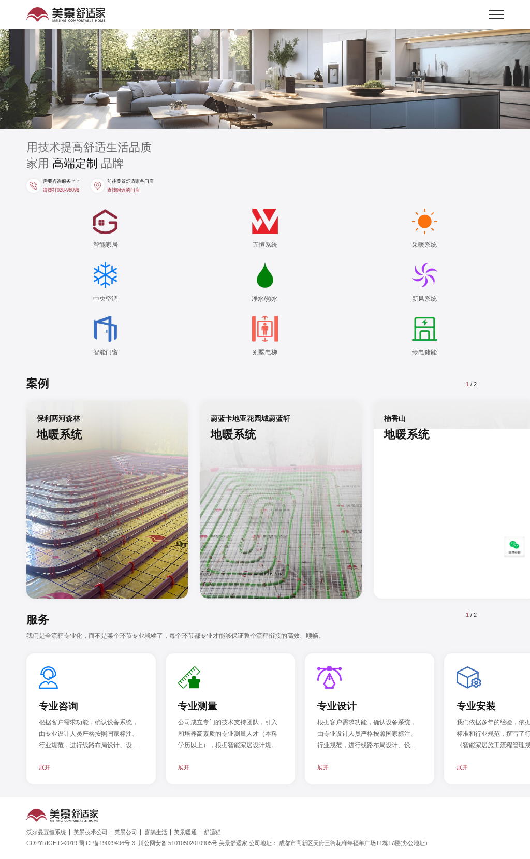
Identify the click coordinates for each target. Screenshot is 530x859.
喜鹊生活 (155, 832)
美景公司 (125, 832)
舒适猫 (212, 832)
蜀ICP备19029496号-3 (107, 843)
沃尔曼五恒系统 (46, 832)
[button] (493, 384)
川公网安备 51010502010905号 (185, 843)
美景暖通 (185, 832)
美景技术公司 (90, 832)
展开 (44, 767)
